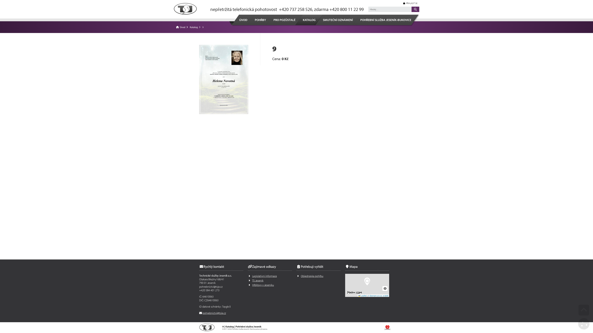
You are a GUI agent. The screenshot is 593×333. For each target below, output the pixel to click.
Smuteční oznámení (338, 20)
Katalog (309, 20)
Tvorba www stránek (387, 327)
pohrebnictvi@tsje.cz (214, 313)
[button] (410, 3)
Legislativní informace (264, 276)
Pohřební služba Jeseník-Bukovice (385, 20)
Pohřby (260, 20)
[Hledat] (415, 9)
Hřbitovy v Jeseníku (263, 285)
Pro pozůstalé (284, 20)
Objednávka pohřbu (312, 276)
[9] (223, 79)
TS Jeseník (257, 280)
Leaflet (363, 295)
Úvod (185, 8)
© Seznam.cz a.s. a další (378, 295)
